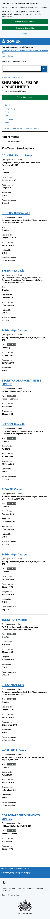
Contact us (21, 888)
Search (44, 69)
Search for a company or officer (14, 61)
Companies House (14, 895)
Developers (6, 891)
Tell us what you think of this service (15, 869)
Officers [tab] (6, 128)
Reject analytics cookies (25, 28)
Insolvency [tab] (9, 119)
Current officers (13, 141)
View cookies (25, 34)
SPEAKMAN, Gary (13, 685)
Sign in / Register (8, 56)
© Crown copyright (25, 913)
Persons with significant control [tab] (26, 128)
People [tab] (7, 112)
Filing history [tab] (10, 109)
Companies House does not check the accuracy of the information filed (25, 52)
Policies (4, 888)
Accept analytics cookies (25, 21)
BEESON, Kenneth (13, 424)
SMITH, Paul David (13, 270)
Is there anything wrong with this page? (16, 873)
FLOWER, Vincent (13, 489)
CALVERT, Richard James (17, 155)
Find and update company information (17, 47)
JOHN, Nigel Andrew (14, 330)
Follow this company (25, 97)
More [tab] (7, 123)
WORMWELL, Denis (14, 750)
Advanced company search (12, 77)
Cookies (12, 888)
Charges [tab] (8, 116)
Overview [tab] (8, 105)
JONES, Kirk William (14, 619)
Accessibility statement (35, 888)
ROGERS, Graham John (16, 213)
